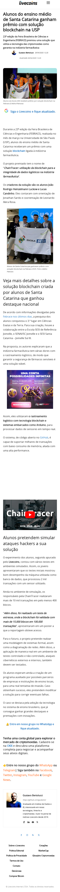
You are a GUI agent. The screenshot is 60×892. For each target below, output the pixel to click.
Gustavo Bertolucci (26, 52)
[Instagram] (27, 835)
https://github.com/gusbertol (34, 800)
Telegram (9, 770)
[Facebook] (24, 821)
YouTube (33, 775)
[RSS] (33, 835)
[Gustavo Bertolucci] (15, 52)
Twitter (7, 775)
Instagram (19, 775)
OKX (9, 746)
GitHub (44, 437)
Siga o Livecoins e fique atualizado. (33, 111)
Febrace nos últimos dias (17, 316)
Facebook (46, 770)
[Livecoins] (28, 3)
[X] (37, 821)
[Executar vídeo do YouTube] (30, 515)
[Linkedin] (28, 821)
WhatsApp (46, 765)
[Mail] (33, 821)
